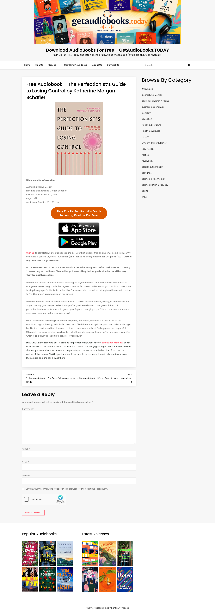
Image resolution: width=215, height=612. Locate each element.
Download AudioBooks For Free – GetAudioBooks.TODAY (107, 50)
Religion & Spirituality (152, 166)
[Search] (189, 65)
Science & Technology (153, 178)
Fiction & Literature (151, 124)
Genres (52, 64)
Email (25, 462)
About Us (97, 64)
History (145, 136)
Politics (145, 154)
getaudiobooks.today (112, 342)
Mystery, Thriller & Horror (154, 142)
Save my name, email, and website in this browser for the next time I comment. (67, 488)
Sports (145, 190)
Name (26, 448)
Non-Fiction (148, 148)
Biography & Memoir (152, 94)
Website (26, 475)
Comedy (146, 112)
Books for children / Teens (155, 100)
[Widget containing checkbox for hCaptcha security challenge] (44, 499)
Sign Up (39, 64)
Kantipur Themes (120, 607)
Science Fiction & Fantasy (155, 184)
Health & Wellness (151, 130)
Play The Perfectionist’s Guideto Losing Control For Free (79, 213)
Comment (28, 409)
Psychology (147, 160)
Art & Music (147, 88)
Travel (145, 196)
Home (27, 64)
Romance (147, 172)
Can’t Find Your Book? (75, 64)
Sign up (30, 252)
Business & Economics (153, 106)
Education (147, 118)
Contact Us (113, 64)
